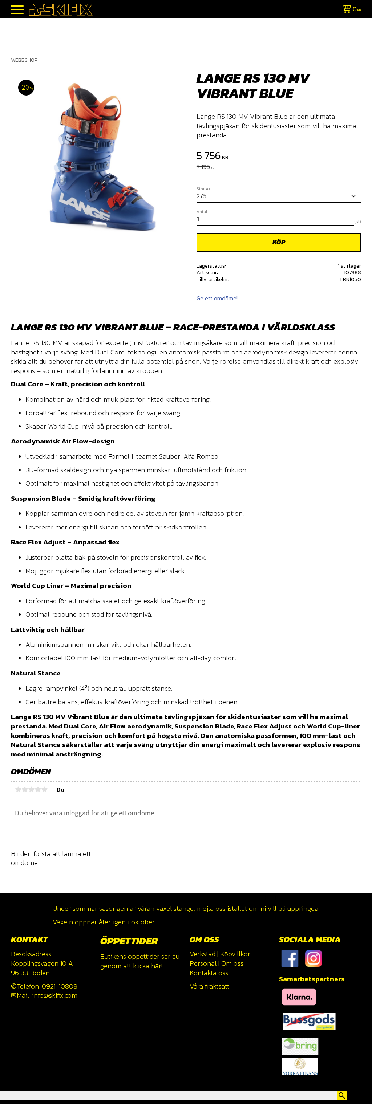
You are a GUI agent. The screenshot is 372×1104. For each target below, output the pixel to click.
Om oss (232, 963)
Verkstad (202, 954)
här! (156, 966)
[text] (279, 156)
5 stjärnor (44, 789)
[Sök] (342, 1095)
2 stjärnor (24, 789)
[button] (17, 10)
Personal (203, 963)
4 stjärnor (38, 789)
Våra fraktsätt (209, 986)
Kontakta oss (209, 972)
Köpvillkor (235, 954)
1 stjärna (18, 789)
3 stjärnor (31, 789)
